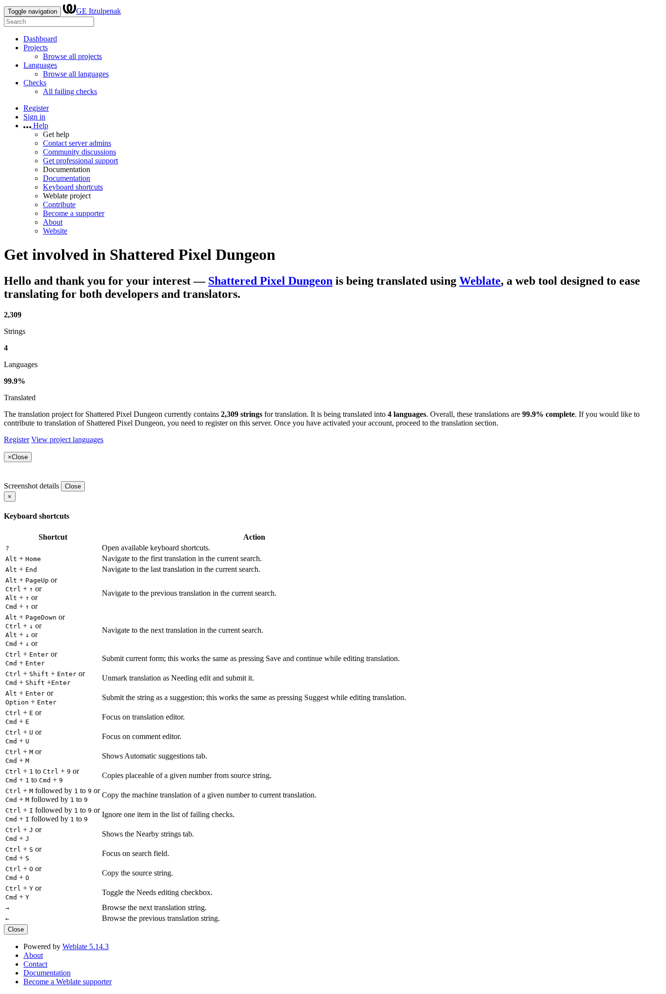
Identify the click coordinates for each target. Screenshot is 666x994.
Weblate (480, 280)
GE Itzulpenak (98, 11)
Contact (35, 964)
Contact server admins (77, 143)
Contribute (59, 204)
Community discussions (79, 152)
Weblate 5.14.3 (85, 946)
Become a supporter (73, 213)
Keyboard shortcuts (73, 187)
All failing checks (70, 91)
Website (55, 231)
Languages (40, 65)
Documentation (66, 178)
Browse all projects (72, 56)
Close (73, 486)
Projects (35, 47)
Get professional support (80, 160)
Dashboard (40, 39)
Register (36, 108)
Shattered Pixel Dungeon (270, 280)
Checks (34, 82)
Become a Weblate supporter (67, 981)
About (52, 222)
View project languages (67, 439)
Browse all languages (76, 74)
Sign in (34, 117)
